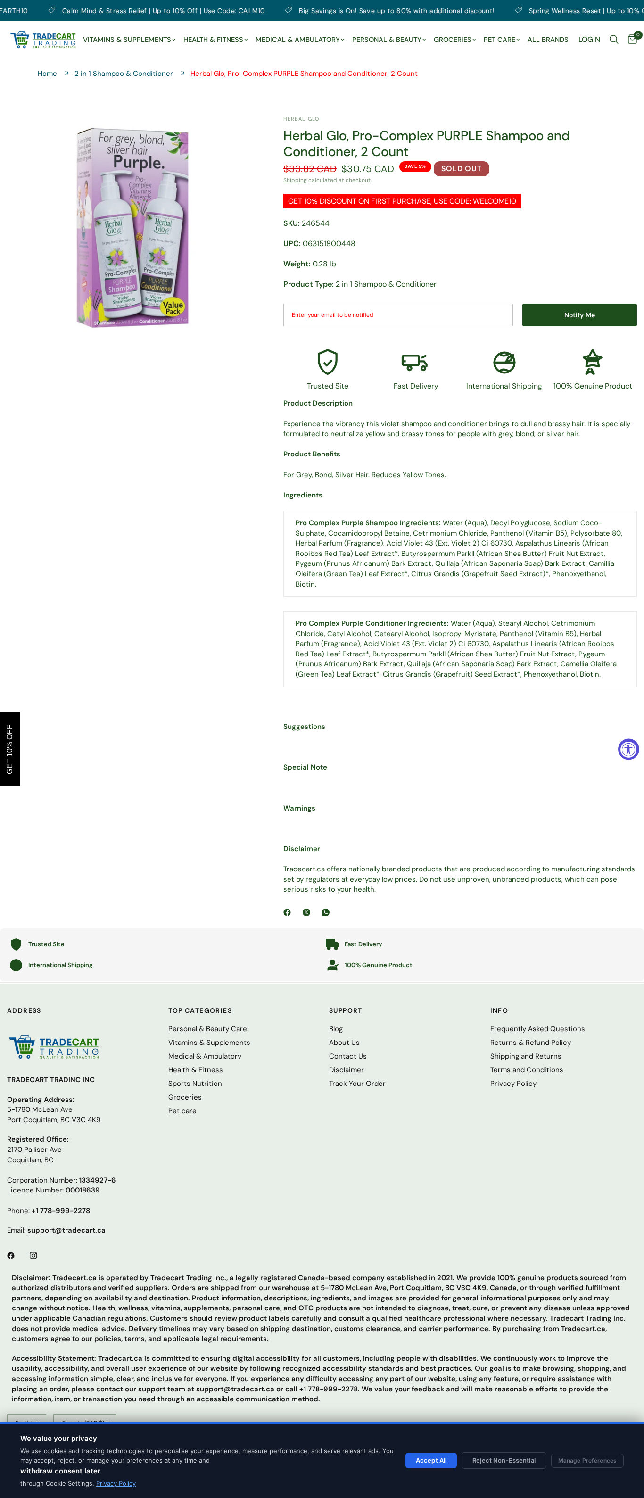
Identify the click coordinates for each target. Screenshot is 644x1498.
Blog (336, 1029)
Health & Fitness (195, 1070)
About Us (344, 1042)
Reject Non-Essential (504, 1460)
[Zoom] (235, 135)
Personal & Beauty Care (207, 1029)
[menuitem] (129, 40)
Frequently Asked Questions (537, 1029)
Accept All (431, 1460)
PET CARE (499, 39)
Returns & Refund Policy (530, 1042)
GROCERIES (452, 39)
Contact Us (348, 1056)
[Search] (614, 39)
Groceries (185, 1097)
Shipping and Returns (525, 1056)
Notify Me (579, 315)
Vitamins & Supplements (209, 1042)
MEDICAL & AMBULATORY (298, 39)
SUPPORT (346, 1010)
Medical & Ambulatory (204, 1056)
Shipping (295, 180)
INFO (499, 1010)
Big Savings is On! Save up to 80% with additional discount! (344, 10)
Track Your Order (357, 1083)
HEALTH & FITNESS (213, 39)
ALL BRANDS (548, 39)
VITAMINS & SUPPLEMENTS (127, 39)
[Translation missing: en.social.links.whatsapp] (327, 912)
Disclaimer (346, 1070)
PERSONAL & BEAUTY (386, 39)
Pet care (182, 1111)
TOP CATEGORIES (200, 1010)
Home (47, 73)
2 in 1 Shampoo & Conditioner (123, 73)
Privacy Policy (116, 1483)
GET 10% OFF (10, 749)
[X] (308, 912)
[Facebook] (289, 912)
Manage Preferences (587, 1460)
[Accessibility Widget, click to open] (628, 749)
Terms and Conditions (526, 1070)
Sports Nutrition (195, 1083)
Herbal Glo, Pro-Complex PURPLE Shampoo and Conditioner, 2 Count (304, 73)
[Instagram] (40, 1255)
